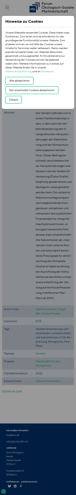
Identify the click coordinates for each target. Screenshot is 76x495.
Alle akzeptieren (19, 80)
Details (13, 99)
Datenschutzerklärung (18, 71)
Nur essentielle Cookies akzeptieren (31, 90)
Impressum (47, 71)
